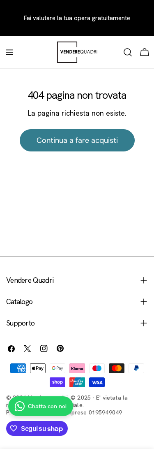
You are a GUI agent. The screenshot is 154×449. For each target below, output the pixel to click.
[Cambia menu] (9, 52)
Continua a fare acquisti (77, 140)
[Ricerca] (128, 52)
